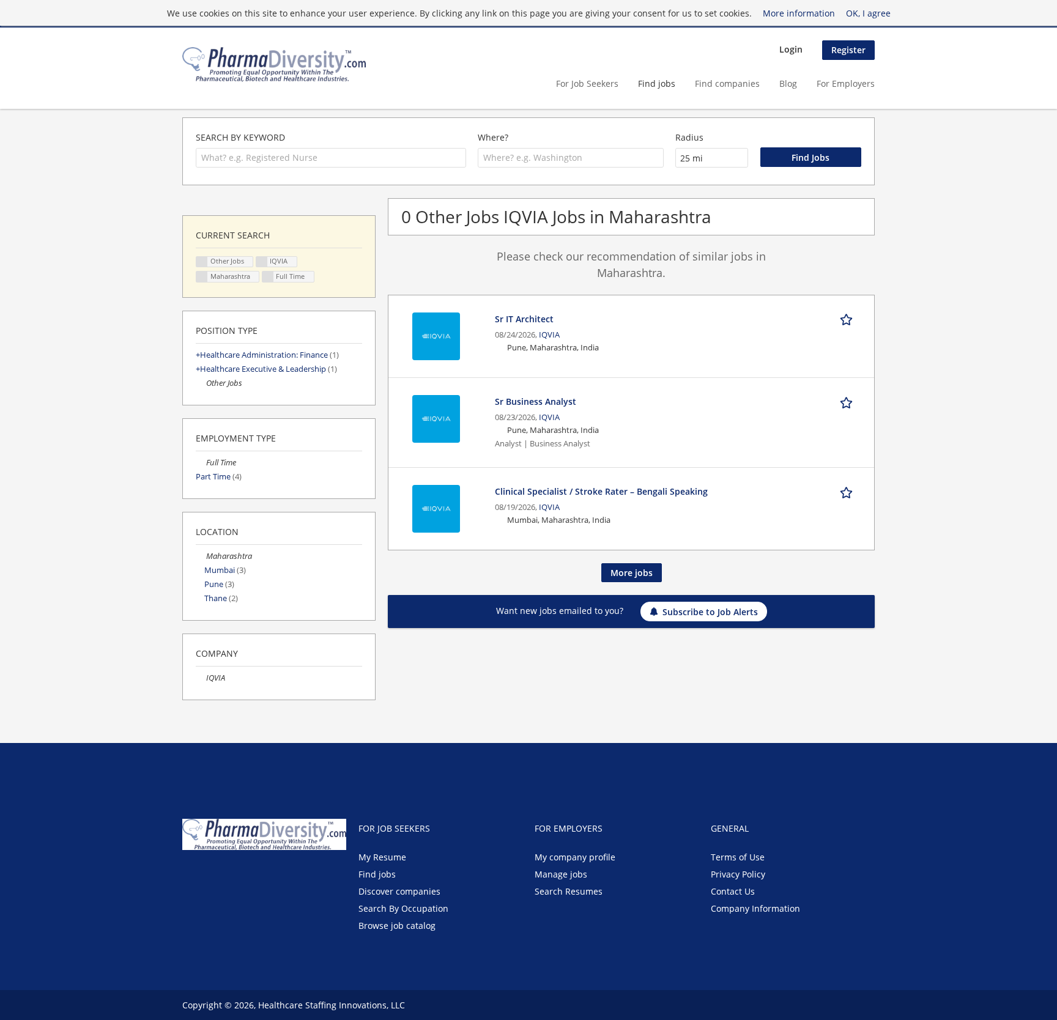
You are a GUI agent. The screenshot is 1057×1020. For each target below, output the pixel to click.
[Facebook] (191, 875)
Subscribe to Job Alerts (710, 612)
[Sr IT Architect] (436, 335)
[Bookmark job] (848, 318)
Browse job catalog (397, 925)
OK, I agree (868, 13)
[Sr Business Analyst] (436, 417)
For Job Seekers (587, 83)
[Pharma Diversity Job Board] (274, 64)
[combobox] (331, 158)
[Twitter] (211, 875)
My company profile (575, 857)
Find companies (727, 83)
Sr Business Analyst (535, 401)
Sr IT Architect (524, 319)
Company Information (755, 908)
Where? (493, 137)
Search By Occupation (403, 908)
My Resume (382, 857)
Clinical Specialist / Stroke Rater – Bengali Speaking (601, 491)
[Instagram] (249, 875)
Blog (788, 83)
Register (848, 50)
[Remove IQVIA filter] (201, 678)
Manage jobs (561, 874)
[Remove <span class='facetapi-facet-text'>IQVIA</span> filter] (261, 262)
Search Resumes (569, 891)
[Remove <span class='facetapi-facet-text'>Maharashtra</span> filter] (201, 277)
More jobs (631, 572)
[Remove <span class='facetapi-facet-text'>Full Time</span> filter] (267, 277)
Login (791, 49)
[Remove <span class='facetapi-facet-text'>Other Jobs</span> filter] (201, 262)
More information (799, 13)
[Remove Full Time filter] (201, 462)
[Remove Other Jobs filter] (201, 383)
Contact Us (733, 891)
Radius (689, 137)
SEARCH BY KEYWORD (240, 137)
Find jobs (656, 83)
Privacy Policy (738, 874)
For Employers (846, 83)
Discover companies (399, 891)
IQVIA (549, 335)
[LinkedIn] (231, 875)
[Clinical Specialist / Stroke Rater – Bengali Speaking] (436, 507)
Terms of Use (738, 857)
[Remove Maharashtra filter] (201, 556)
